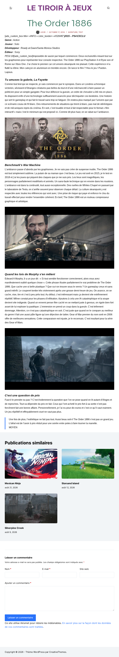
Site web (84, 569)
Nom (8, 569)
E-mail (46, 569)
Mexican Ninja (13, 483)
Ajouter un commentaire (18, 583)
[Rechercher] (108, 8)
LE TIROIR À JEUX (59, 8)
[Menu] (11, 8)
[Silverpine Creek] (31, 508)
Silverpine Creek (14, 527)
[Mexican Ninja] (31, 464)
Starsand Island (70, 483)
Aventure (72, 32)
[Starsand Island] (88, 464)
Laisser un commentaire (20, 617)
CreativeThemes (57, 652)
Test (81, 32)
